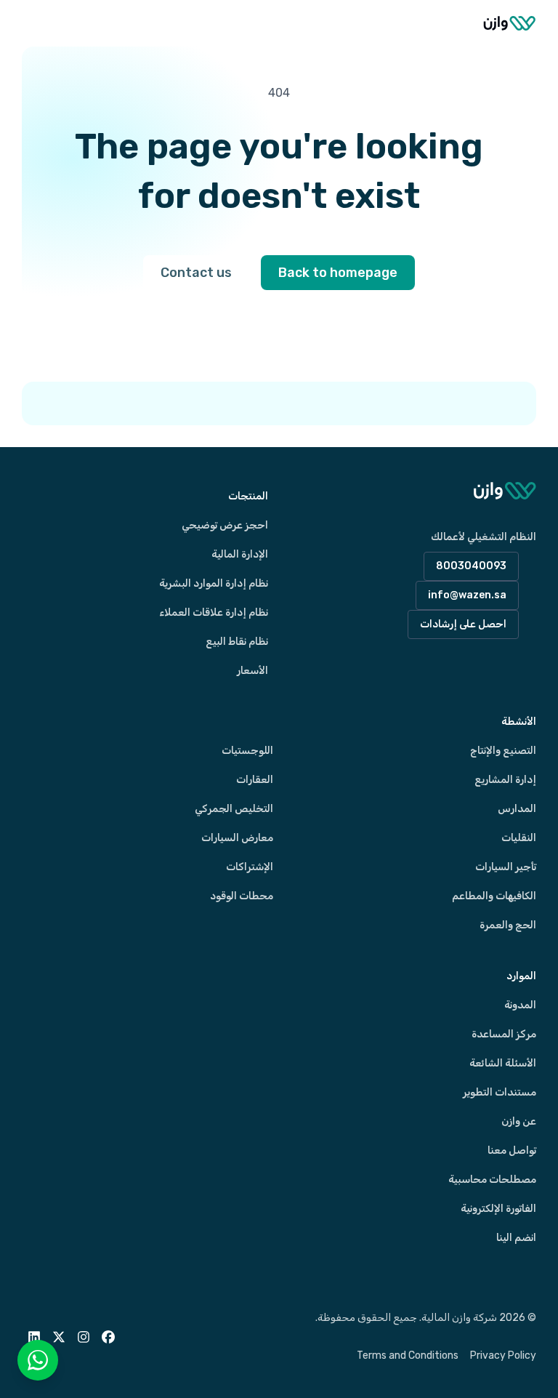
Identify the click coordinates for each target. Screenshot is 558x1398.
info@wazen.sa (467, 595)
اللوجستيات (247, 750)
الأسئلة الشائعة (502, 1063)
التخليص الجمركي (234, 809)
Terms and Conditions (407, 1355)
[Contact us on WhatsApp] (37, 1360)
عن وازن (518, 1121)
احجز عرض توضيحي (225, 525)
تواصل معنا (512, 1150)
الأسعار (252, 670)
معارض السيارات (237, 838)
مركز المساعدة (504, 1034)
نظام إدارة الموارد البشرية (213, 583)
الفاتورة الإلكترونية (498, 1208)
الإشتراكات (249, 867)
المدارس (517, 809)
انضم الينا (516, 1238)
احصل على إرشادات (463, 624)
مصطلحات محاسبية (492, 1179)
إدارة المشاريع (505, 780)
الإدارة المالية (239, 554)
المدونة (520, 1005)
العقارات (254, 780)
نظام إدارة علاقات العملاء (213, 612)
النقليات (518, 838)
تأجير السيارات (505, 867)
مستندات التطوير (499, 1092)
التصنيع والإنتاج (503, 750)
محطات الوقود (241, 896)
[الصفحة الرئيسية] (509, 23)
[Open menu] (36, 23)
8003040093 (471, 566)
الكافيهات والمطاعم (494, 896)
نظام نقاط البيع (237, 641)
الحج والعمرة (508, 925)
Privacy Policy (503, 1355)
